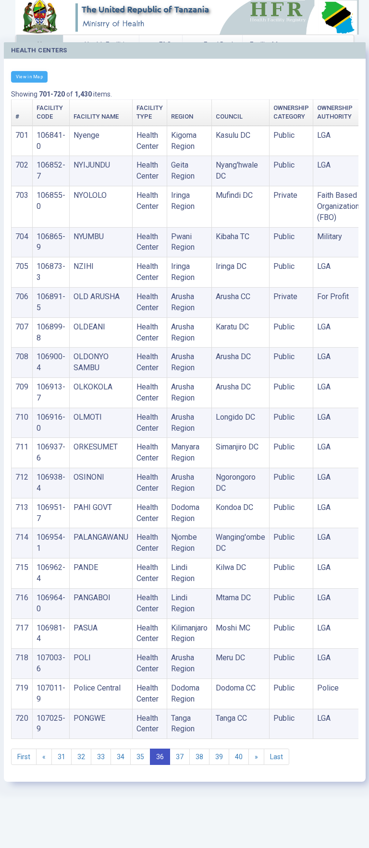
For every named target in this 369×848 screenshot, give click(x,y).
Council (229, 116)
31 (61, 757)
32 (81, 757)
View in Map (29, 76)
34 (120, 757)
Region (182, 116)
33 (101, 757)
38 (199, 757)
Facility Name (96, 116)
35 (140, 757)
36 (160, 757)
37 (180, 757)
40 (239, 757)
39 (219, 757)
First (23, 757)
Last (276, 757)
